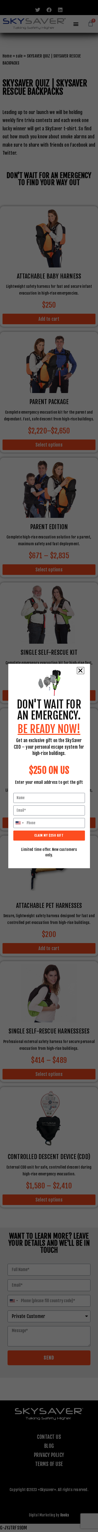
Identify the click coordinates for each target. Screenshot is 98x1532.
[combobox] (19, 823)
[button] (80, 671)
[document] (49, 766)
